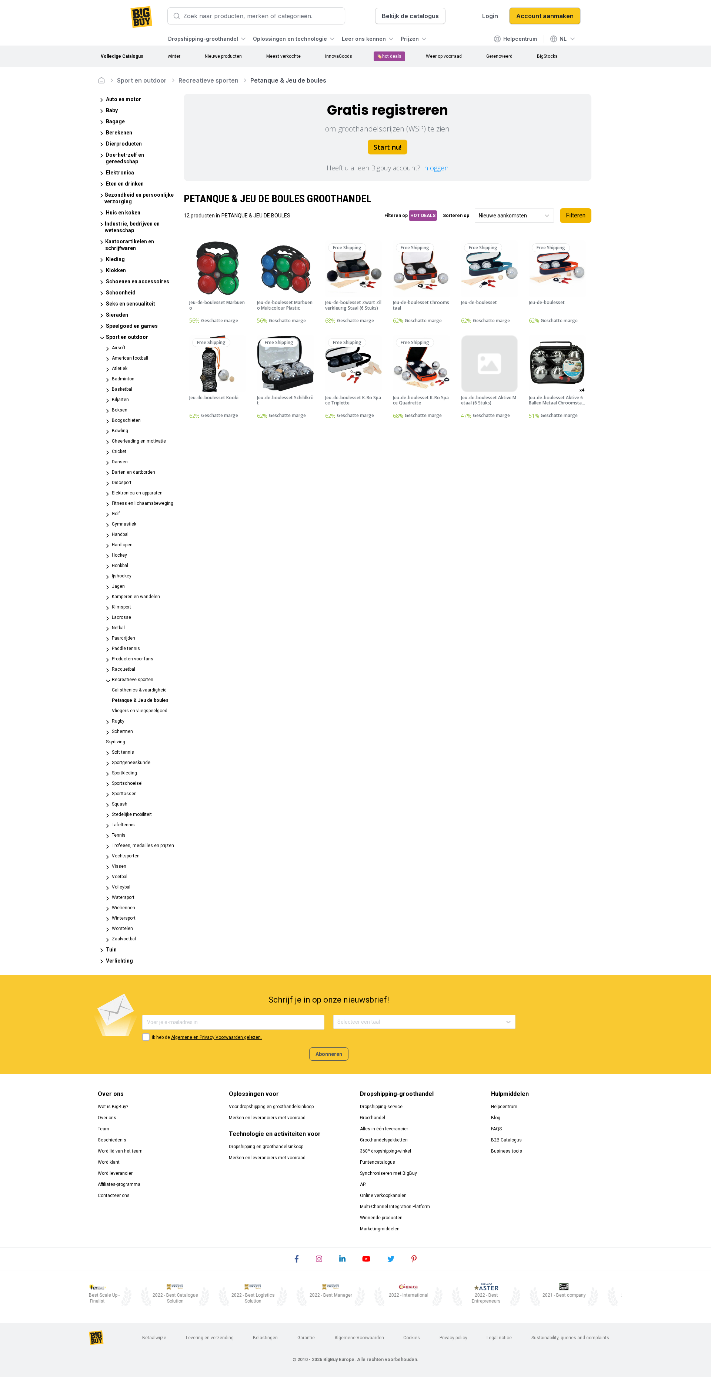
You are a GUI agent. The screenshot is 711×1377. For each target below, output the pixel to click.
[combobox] (479, 216)
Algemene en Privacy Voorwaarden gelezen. (216, 1037)
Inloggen (435, 167)
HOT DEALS (422, 215)
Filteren (575, 215)
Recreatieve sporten (208, 80)
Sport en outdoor (142, 80)
